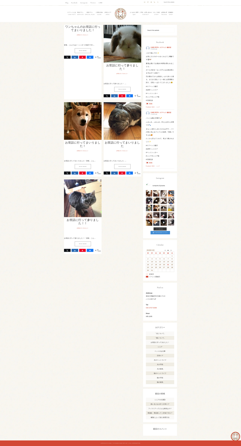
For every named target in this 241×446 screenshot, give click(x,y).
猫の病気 (160, 382)
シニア (160, 347)
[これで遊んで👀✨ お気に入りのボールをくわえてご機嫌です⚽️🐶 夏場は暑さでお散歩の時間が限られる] (149, 193)
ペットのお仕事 (160, 351)
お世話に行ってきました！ (83, 35)
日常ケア (160, 355)
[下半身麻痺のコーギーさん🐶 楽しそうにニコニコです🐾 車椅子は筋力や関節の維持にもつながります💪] (156, 222)
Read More (83, 50)
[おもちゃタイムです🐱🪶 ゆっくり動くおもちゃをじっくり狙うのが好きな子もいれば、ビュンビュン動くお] (164, 208)
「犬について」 (160, 333)
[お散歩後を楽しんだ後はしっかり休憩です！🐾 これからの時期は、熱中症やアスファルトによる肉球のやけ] (164, 215)
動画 (150, 103)
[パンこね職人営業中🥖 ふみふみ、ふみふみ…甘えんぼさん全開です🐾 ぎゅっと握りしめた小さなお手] (156, 193)
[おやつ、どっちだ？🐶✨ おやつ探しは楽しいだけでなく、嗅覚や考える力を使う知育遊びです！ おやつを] (171, 201)
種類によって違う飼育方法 (160, 417)
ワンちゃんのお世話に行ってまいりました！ (82, 28)
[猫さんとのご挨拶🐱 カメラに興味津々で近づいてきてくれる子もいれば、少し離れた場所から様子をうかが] (164, 222)
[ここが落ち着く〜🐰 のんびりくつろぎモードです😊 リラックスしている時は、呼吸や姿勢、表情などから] (164, 193)
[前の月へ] (164, 250)
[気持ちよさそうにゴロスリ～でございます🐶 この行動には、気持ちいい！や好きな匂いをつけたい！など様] (171, 222)
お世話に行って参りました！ (122, 67)
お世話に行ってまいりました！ (82, 144)
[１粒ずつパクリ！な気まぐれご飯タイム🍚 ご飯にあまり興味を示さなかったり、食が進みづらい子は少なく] (171, 215)
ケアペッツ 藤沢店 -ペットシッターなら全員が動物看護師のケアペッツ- (120, 14)
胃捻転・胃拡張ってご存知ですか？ (160, 413)
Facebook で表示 (150, 107)
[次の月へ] (172, 250)
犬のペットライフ (160, 360)
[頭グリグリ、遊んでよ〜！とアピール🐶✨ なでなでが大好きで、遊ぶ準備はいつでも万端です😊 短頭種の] (156, 201)
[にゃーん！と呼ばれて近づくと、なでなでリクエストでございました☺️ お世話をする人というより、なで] (164, 201)
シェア (158, 107)
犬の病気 (160, 369)
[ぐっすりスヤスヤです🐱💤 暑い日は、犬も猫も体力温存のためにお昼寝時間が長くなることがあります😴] (171, 193)
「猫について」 (160, 338)
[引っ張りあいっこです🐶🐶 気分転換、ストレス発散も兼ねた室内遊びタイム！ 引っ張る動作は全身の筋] (149, 215)
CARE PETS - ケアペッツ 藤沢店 (161, 47)
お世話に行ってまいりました (122, 144)
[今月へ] (168, 250)
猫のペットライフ (160, 373)
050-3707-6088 (151, 308)
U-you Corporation (134, 443)
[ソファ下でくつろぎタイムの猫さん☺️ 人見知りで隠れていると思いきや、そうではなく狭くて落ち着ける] (156, 215)
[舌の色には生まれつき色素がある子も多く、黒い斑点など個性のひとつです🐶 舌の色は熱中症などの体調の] (149, 201)
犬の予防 (160, 364)
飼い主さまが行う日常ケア (160, 404)
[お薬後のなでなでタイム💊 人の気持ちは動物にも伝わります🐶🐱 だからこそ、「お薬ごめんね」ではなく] (156, 208)
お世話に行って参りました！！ (83, 221)
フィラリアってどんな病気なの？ (160, 408)
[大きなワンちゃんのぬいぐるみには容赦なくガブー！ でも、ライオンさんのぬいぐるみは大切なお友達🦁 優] (171, 208)
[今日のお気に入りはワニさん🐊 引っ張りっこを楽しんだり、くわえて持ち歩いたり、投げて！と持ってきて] (149, 208)
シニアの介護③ (160, 400)
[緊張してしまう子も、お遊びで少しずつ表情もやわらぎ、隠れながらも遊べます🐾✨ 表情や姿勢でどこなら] (149, 222)
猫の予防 (160, 378)
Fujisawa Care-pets (119, 443)
